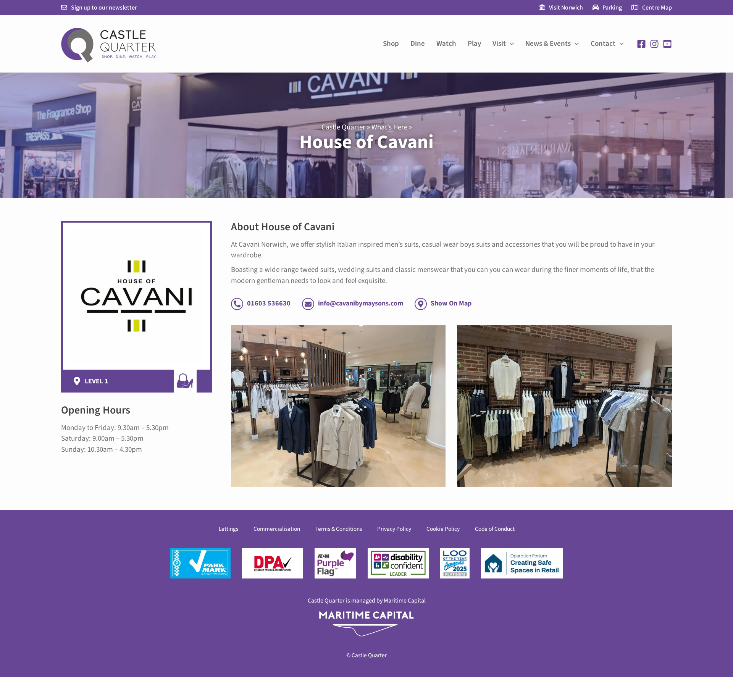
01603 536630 (269, 303)
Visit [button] (499, 44)
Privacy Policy (394, 529)
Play (474, 44)
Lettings (228, 529)
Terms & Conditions (338, 529)
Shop (391, 44)
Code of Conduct (495, 529)
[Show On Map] (421, 304)
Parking (612, 7)
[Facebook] (641, 43)
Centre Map (657, 7)
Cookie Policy (443, 529)
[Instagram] (654, 43)
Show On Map (451, 303)
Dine (417, 44)
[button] (510, 44)
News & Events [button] (548, 44)
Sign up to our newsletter (104, 7)
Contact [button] (603, 44)
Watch (446, 44)
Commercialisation (276, 529)
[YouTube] (667, 43)
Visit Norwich (566, 7)
